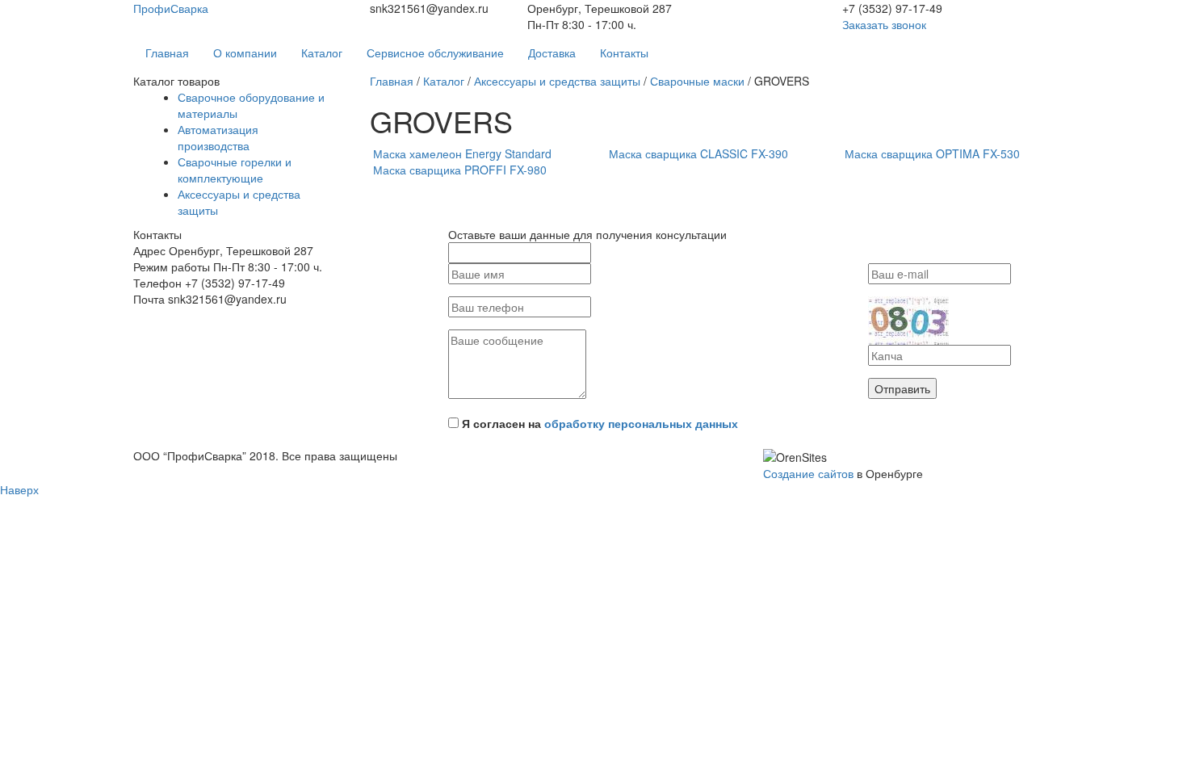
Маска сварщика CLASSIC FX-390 (698, 153)
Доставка (552, 52)
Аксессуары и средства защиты (557, 81)
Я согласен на (600, 423)
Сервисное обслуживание (435, 52)
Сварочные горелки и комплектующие (235, 169)
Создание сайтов (808, 473)
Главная (167, 52)
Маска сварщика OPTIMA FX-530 (932, 153)
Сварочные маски (697, 81)
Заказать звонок (884, 24)
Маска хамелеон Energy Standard (462, 153)
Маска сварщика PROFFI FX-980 (460, 170)
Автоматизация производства (218, 137)
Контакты (624, 52)
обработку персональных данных (641, 423)
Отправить (902, 388)
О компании (245, 52)
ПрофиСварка (170, 8)
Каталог (321, 52)
